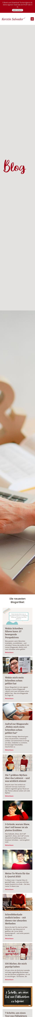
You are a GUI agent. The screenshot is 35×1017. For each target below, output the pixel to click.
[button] (32, 18)
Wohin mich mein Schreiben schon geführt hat (14, 680)
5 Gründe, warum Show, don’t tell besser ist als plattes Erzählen (17, 827)
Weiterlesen (9, 652)
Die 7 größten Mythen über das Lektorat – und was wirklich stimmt (17, 778)
